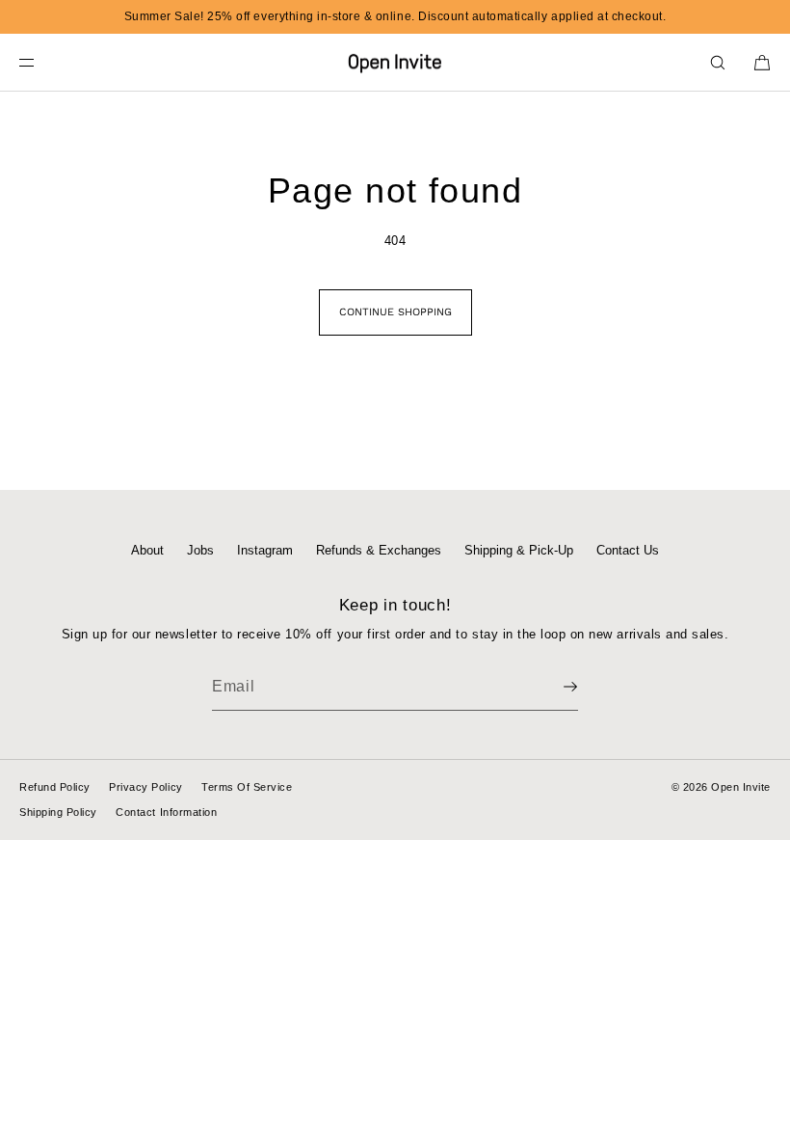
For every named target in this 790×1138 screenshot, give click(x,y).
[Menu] (42, 62)
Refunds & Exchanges (378, 550)
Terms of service (246, 787)
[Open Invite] (395, 63)
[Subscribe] (554, 687)
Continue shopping (395, 312)
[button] (718, 62)
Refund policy (55, 787)
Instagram (265, 550)
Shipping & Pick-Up (518, 550)
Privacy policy (145, 787)
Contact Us (627, 550)
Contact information (166, 812)
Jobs (200, 550)
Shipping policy (58, 812)
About (147, 550)
